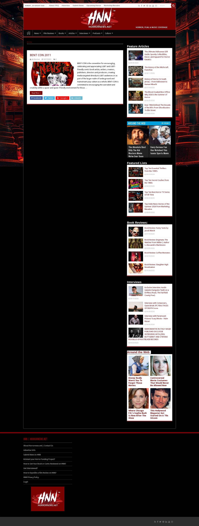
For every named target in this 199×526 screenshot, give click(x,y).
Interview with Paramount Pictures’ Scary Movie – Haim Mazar (156, 318)
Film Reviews (49, 33)
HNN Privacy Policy (31, 477)
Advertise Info (29, 450)
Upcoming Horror (94, 6)
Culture (108, 33)
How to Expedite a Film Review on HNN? (39, 473)
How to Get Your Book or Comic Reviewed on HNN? (44, 464)
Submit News (78, 6)
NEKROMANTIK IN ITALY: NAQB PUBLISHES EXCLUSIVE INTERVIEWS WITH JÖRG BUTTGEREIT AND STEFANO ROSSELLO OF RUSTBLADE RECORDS (149, 334)
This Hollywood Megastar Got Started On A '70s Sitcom (159, 414)
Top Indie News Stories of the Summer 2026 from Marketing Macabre (157, 206)
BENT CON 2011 (40, 55)
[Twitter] (144, 5)
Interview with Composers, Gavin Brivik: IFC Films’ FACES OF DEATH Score (156, 305)
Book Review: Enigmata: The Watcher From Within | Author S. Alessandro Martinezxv (157, 242)
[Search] (173, 5)
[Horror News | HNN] (99, 18)
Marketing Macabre (112, 6)
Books (61, 33)
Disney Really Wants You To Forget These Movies (135, 382)
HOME (28, 33)
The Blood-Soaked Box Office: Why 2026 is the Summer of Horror (157, 94)
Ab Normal (36, 59)
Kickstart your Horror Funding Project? (39, 459)
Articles (72, 33)
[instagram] (156, 5)
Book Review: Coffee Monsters (157, 253)
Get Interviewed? (30, 468)
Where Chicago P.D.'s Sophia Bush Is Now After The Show (137, 414)
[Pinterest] (147, 5)
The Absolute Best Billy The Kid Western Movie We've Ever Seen (137, 151)
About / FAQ (54, 6)
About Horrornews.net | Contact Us (38, 446)
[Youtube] (153, 5)
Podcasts (96, 33)
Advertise (66, 6)
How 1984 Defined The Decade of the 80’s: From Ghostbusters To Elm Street (157, 107)
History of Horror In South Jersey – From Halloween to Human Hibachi (156, 81)
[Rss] (139, 5)
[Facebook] (141, 5)
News (36, 33)
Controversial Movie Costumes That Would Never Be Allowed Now (159, 382)
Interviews (83, 33)
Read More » (36, 93)
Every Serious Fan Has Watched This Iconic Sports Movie (159, 150)
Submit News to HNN (32, 455)
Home (29, 42)
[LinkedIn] (150, 5)
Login (25, 482)
